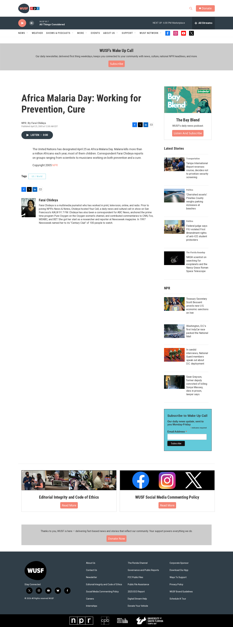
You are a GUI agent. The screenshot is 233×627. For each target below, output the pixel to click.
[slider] (36, 23)
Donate (207, 8)
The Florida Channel (138, 563)
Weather (37, 33)
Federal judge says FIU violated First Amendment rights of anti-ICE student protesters (196, 232)
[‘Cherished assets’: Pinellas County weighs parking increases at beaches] (174, 195)
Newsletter (91, 577)
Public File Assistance (138, 584)
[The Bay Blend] (187, 99)
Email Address (177, 431)
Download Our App (179, 570)
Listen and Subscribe (188, 133)
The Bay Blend (187, 120)
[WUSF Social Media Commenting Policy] (167, 480)
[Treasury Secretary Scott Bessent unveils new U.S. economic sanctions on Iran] (174, 304)
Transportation (193, 158)
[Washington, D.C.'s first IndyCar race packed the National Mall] (174, 331)
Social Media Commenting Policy (102, 591)
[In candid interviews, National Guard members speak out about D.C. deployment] (174, 355)
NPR (55, 165)
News (21, 33)
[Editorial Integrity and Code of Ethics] (69, 480)
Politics (189, 190)
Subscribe (116, 64)
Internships (91, 606)
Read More (69, 505)
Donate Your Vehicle (138, 606)
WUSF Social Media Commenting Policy (167, 497)
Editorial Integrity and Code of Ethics (69, 497)
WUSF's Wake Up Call (116, 50)
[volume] (31, 23)
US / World (37, 176)
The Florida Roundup (195, 252)
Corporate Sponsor (179, 563)
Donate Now (116, 538)
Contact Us (91, 570)
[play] (22, 23)
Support (127, 33)
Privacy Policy (176, 584)
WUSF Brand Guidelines (181, 591)
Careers (90, 599)
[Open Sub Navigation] (27, 33)
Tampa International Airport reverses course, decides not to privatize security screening (197, 170)
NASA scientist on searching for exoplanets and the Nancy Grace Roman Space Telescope (197, 264)
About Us (90, 563)
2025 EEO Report (136, 591)
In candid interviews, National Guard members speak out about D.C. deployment (197, 356)
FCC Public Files (135, 577)
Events (95, 33)
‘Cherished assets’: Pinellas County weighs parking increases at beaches (196, 201)
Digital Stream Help (137, 599)
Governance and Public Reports (143, 570)
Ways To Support (178, 577)
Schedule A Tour (178, 599)
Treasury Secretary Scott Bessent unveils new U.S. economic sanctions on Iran (197, 305)
